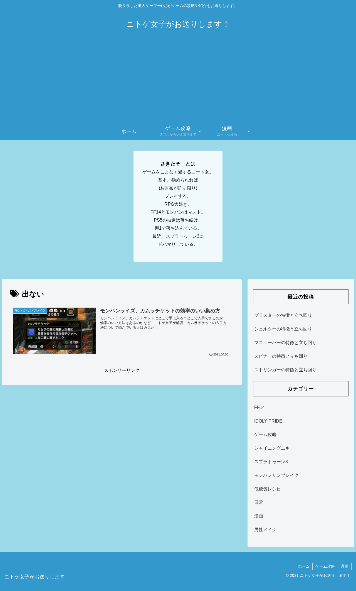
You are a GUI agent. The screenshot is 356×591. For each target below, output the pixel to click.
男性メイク (265, 529)
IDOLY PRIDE (268, 421)
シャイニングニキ (272, 448)
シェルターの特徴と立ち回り (283, 329)
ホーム (304, 566)
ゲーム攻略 (265, 434)
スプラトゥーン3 (271, 461)
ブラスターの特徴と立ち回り (283, 315)
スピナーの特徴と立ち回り (281, 356)
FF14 (259, 407)
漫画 (258, 516)
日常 (258, 502)
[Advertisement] (178, 81)
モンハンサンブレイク (276, 475)
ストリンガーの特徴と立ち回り (285, 369)
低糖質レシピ (267, 489)
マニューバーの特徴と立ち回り (285, 342)
